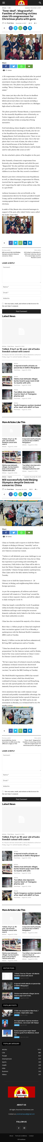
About (11, 1136)
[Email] (29, 66)
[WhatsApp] (20, 28)
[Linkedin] (25, 28)
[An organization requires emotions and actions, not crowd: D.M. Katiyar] (5, 1023)
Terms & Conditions (21, 1136)
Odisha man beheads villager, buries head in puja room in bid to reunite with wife (26, 381)
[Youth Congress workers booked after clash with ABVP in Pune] (7, 408)
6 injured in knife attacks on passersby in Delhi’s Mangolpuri (27, 367)
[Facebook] (11, 28)
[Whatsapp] (21, 66)
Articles (4, 8)
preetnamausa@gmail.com (25, 1114)
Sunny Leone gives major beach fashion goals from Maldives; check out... (26, 1033)
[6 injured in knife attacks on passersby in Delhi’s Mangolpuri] (7, 368)
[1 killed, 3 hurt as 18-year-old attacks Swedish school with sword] (21, 331)
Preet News (10, 23)
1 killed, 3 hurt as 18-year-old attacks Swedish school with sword (21, 350)
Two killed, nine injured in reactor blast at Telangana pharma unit (25, 394)
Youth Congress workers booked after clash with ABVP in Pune (27, 406)
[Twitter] (15, 28)
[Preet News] (3, 23)
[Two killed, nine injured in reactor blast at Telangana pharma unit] (7, 394)
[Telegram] (30, 28)
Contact (31, 1136)
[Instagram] (24, 1128)
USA (9, 8)
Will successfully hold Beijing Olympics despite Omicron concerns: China (11, 254)
